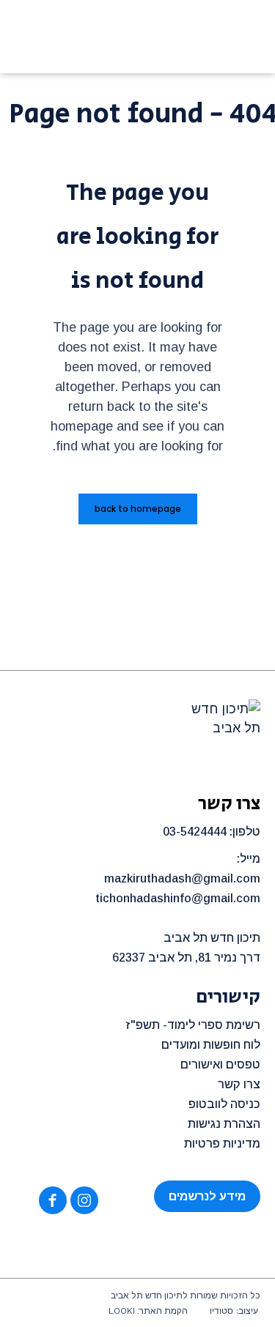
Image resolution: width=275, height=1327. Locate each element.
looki (122, 1311)
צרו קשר (239, 1084)
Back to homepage (138, 508)
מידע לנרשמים (207, 1196)
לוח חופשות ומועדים (210, 1044)
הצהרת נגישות (224, 1124)
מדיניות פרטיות (222, 1143)
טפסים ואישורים (220, 1064)
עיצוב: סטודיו (234, 1311)
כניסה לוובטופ (224, 1104)
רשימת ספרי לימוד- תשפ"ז (192, 1025)
